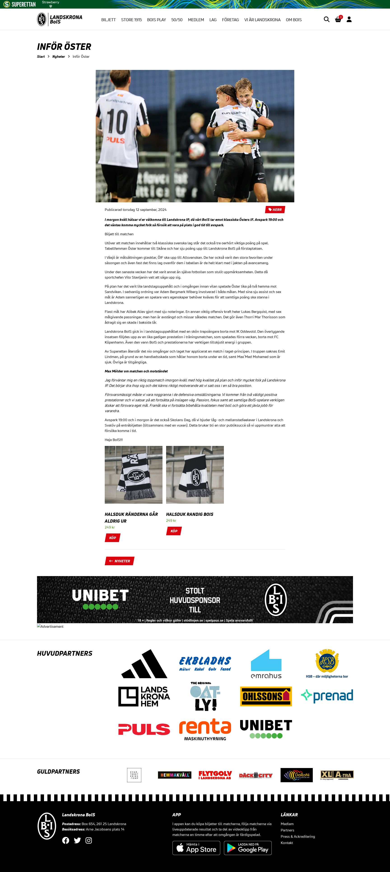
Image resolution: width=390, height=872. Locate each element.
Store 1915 (131, 19)
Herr (277, 209)
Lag (213, 19)
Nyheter (58, 56)
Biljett (108, 19)
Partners (287, 830)
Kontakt (287, 842)
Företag (230, 19)
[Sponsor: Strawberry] (50, 3)
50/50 (177, 19)
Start (41, 56)
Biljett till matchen (119, 234)
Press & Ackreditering (298, 836)
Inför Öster (81, 56)
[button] (326, 19)
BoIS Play (156, 19)
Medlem (196, 19)
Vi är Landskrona (262, 19)
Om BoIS (294, 19)
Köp (112, 537)
